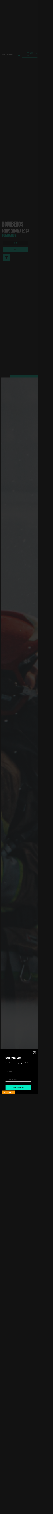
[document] (19, 547)
